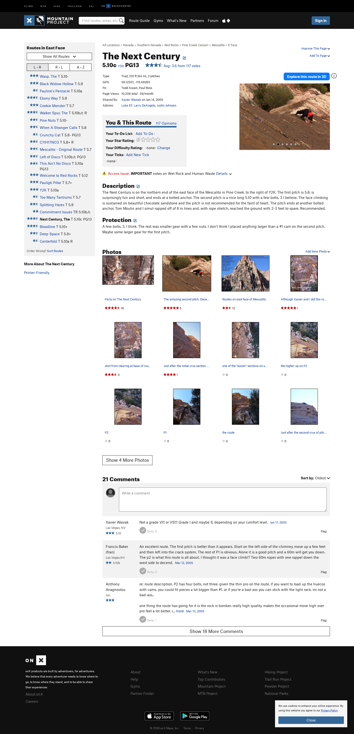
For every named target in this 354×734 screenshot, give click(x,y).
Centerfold (48, 241)
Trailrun (75, 5)
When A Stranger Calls (58, 127)
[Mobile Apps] (226, 20)
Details (222, 173)
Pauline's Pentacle (55, 91)
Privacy (199, 728)
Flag (324, 531)
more (180, 611)
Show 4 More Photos (127, 460)
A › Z (81, 67)
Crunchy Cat (50, 135)
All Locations (111, 45)
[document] (311, 714)
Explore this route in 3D (306, 76)
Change (163, 148)
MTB (43, 5)
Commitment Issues (56, 212)
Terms (187, 728)
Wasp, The (48, 76)
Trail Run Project (278, 679)
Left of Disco (50, 157)
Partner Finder (142, 693)
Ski (91, 5)
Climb (28, 5)
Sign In (321, 20)
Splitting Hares (52, 204)
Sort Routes (55, 251)
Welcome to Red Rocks (59, 175)
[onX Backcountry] (116, 6)
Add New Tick (137, 154)
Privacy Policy (329, 710)
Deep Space (50, 234)
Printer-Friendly (36, 272)
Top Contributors (211, 679)
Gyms (158, 20)
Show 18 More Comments (216, 631)
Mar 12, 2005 (184, 563)
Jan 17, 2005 (278, 522)
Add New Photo (316, 251)
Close (311, 720)
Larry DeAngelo (144, 105)
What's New (177, 20)
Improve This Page (314, 48)
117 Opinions (166, 123)
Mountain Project (212, 686)
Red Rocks (171, 45)
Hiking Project (276, 672)
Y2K (43, 190)
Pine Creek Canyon (195, 45)
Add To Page (318, 55)
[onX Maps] (36, 664)
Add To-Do (144, 133)
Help (134, 679)
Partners (197, 20)
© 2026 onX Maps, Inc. (164, 728)
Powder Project (277, 686)
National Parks (276, 693)
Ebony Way (49, 98)
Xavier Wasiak (131, 99)
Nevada (128, 45)
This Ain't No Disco (55, 163)
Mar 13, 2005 (195, 611)
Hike (57, 5)
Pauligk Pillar (50, 182)
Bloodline (47, 226)
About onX (34, 694)
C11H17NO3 (49, 142)
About (135, 672)
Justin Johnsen (166, 105)
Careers (32, 701)
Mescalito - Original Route (61, 149)
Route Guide (139, 20)
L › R (37, 67)
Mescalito (218, 45)
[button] (244, 117)
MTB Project (207, 693)
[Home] (51, 20)
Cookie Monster (52, 105)
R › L (59, 67)
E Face (232, 45)
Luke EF (126, 105)
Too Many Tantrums (56, 197)
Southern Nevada (149, 45)
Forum (213, 20)
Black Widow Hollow (57, 84)
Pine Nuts (48, 120)
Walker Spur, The (54, 113)
